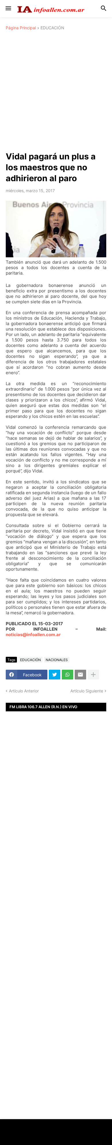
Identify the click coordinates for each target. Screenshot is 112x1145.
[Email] (80, 674)
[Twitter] (54, 674)
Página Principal (21, 28)
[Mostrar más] (93, 674)
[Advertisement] (56, 92)
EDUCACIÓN (52, 28)
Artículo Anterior (24, 690)
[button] (8, 8)
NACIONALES (57, 660)
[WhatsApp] (67, 674)
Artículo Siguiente (86, 690)
